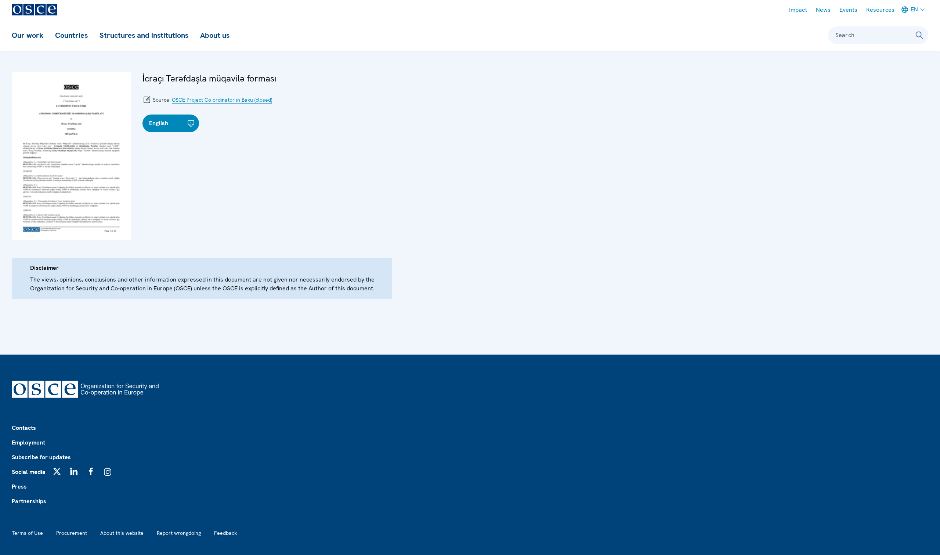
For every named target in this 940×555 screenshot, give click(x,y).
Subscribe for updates (41, 457)
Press (19, 486)
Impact (798, 10)
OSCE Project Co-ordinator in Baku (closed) (222, 100)
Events (848, 10)
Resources (880, 10)
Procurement (71, 533)
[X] (56, 471)
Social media (29, 472)
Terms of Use (27, 533)
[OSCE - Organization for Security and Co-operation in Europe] (34, 9)
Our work (27, 35)
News (823, 10)
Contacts (24, 428)
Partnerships (29, 501)
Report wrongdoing (179, 533)
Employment (28, 442)
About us (214, 35)
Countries (71, 35)
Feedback (225, 533)
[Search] (919, 35)
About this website (122, 533)
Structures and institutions (144, 35)
